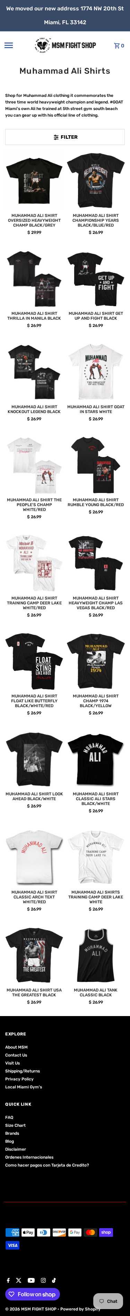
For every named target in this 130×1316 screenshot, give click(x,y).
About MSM (16, 1047)
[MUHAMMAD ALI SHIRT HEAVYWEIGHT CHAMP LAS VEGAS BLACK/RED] (96, 563)
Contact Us (16, 1055)
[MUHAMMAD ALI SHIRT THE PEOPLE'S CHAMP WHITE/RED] (34, 465)
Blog (9, 1141)
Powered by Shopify (80, 1309)
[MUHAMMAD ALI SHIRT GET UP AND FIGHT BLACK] (96, 279)
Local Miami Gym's (23, 1087)
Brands (12, 1133)
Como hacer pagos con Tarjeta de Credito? (47, 1165)
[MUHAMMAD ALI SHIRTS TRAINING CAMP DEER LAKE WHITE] (96, 857)
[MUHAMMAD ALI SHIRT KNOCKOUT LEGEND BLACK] (34, 372)
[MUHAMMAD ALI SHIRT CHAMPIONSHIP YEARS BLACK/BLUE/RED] (96, 181)
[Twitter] (17, 1281)
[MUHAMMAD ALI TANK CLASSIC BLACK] (96, 955)
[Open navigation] (17, 45)
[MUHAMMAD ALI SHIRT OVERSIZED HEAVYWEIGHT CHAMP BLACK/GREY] (34, 181)
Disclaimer (15, 1149)
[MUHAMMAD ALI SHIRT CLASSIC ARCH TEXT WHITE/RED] (34, 857)
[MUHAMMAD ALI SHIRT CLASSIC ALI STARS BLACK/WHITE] (96, 759)
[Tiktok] (53, 1281)
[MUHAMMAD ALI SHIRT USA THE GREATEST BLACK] (34, 955)
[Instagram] (42, 1281)
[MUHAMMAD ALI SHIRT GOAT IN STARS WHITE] (96, 372)
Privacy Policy (19, 1079)
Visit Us (12, 1063)
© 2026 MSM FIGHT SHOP (31, 1309)
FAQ (9, 1117)
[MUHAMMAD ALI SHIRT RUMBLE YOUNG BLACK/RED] (96, 465)
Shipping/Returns (22, 1071)
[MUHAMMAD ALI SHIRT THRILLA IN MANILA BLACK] (34, 279)
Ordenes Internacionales (29, 1157)
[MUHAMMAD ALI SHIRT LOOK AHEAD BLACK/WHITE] (34, 759)
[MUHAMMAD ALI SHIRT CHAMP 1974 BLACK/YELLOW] (96, 661)
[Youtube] (30, 1281)
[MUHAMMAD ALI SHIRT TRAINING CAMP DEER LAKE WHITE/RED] (34, 563)
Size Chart (15, 1125)
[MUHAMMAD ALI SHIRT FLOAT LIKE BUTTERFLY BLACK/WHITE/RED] (34, 661)
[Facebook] (7, 1281)
